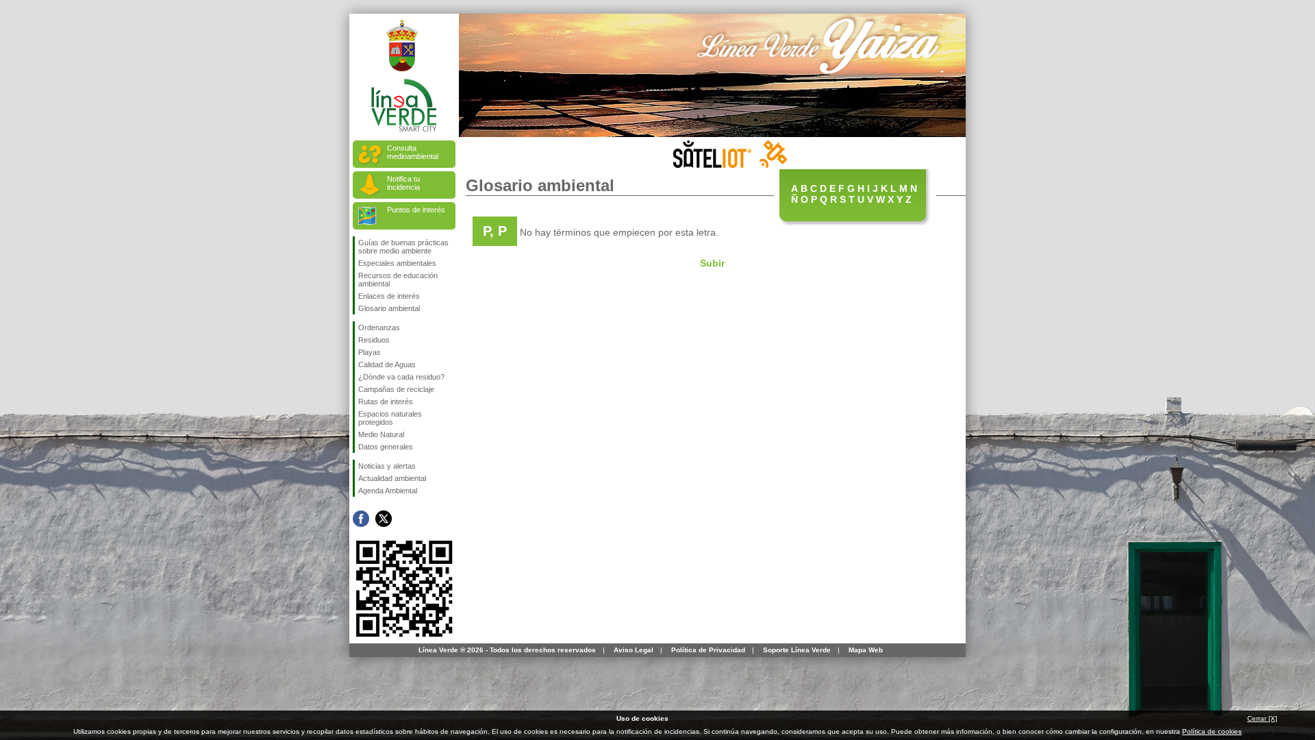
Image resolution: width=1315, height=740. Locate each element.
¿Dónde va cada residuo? (401, 377)
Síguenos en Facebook (361, 518)
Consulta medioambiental (412, 152)
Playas (369, 352)
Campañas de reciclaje (396, 389)
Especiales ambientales (397, 263)
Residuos (374, 340)
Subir (712, 263)
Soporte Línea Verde (797, 650)
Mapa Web (866, 650)
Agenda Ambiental (387, 490)
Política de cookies (1212, 731)
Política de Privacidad (708, 650)
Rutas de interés (385, 401)
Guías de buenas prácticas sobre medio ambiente (403, 246)
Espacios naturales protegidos (390, 418)
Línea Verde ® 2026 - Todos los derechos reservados (507, 650)
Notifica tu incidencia (403, 183)
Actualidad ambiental (392, 478)
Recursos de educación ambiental (398, 279)
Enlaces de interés (389, 296)
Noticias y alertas (387, 466)
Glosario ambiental (389, 308)
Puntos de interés (416, 210)
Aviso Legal (633, 650)
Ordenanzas (379, 327)
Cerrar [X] (1262, 718)
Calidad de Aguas (387, 364)
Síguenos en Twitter (383, 518)
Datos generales (385, 447)
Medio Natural (381, 434)
